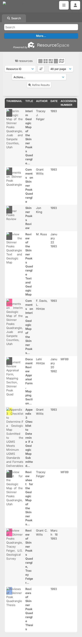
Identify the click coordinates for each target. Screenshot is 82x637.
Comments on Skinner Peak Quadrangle (29, 185)
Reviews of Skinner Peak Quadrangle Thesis (29, 609)
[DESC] (41, 69)
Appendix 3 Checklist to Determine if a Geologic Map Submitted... (29, 438)
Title (29, 101)
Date (54, 101)
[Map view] (61, 61)
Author (41, 101)
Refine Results (41, 85)
